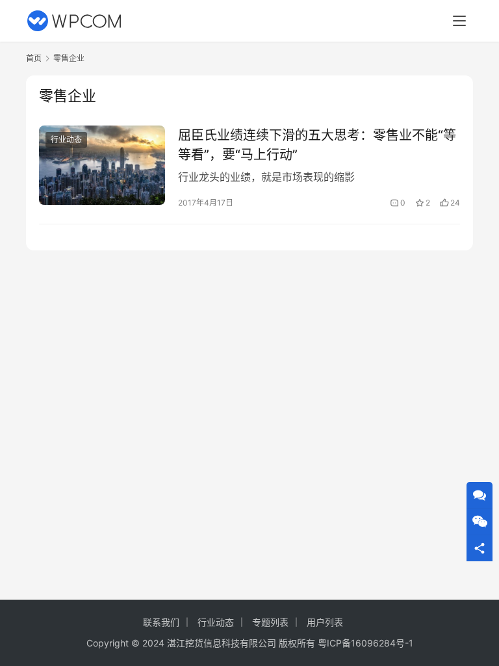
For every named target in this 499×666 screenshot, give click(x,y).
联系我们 (161, 622)
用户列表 (325, 622)
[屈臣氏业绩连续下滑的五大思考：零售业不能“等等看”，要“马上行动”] (102, 165)
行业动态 (66, 139)
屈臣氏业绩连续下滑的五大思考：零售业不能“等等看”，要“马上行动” (317, 144)
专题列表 (270, 622)
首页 (34, 58)
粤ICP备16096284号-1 (365, 642)
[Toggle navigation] (459, 21)
